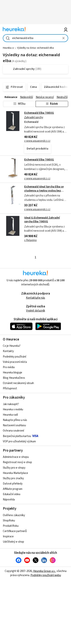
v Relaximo (30, 240)
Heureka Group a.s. (44, 571)
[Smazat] (63, 38)
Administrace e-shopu (16, 457)
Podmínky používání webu (45, 575)
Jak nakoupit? (11, 404)
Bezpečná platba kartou (17, 436)
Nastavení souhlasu (14, 425)
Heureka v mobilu (13, 409)
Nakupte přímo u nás (15, 420)
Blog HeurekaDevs (14, 378)
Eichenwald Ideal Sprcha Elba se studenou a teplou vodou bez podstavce (44, 190)
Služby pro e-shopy (14, 468)
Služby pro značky (13, 478)
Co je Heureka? (11, 346)
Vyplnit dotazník (35, 311)
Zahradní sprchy (33, 117)
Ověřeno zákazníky (14, 515)
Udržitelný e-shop (13, 542)
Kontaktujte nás (35, 298)
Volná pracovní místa (15, 362)
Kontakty (8, 351)
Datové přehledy (13, 484)
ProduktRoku (11, 526)
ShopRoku (9, 521)
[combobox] (35, 38)
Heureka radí (10, 415)
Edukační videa (11, 494)
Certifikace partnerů (15, 531)
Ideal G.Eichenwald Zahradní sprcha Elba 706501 (42, 220)
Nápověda (9, 500)
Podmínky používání (14, 357)
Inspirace (8, 536)
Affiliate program (12, 489)
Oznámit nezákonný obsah (18, 383)
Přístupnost (10, 388)
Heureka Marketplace (15, 473)
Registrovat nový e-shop (17, 462)
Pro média (9, 367)
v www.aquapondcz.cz (37, 141)
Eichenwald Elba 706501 (39, 113)
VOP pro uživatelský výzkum (19, 441)
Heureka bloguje (12, 373)
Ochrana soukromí (13, 431)
